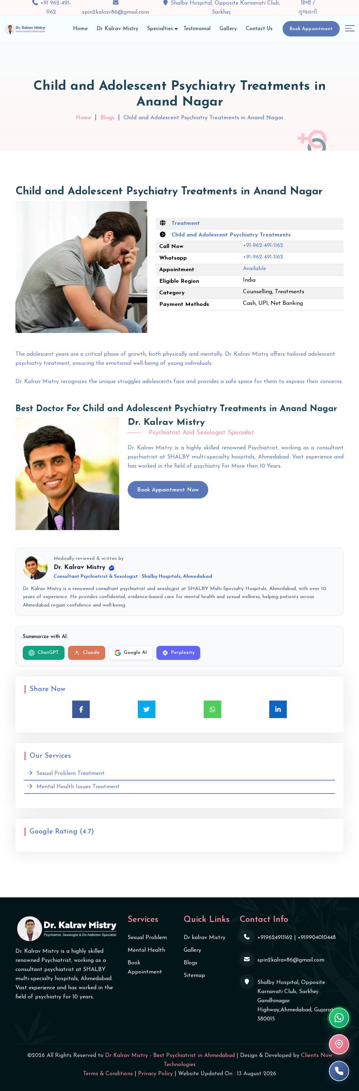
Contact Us (259, 29)
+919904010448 (317, 938)
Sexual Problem (147, 938)
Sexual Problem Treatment (70, 773)
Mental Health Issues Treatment (78, 787)
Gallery (228, 29)
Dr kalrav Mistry (204, 938)
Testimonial (197, 29)
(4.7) (87, 831)
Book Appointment (311, 29)
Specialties (160, 29)
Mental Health (146, 950)
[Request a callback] (339, 1071)
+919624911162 (274, 938)
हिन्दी (307, 3)
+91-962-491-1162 (263, 245)
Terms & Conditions (108, 1074)
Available (254, 269)
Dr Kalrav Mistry (117, 29)
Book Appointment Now (168, 490)
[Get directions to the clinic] (339, 1044)
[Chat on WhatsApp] (339, 1018)
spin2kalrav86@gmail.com (115, 12)
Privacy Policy (155, 1074)
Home (80, 29)
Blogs (107, 118)
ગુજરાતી (307, 12)
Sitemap (194, 975)
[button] (350, 28)
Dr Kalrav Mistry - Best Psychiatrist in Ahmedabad (170, 1055)
